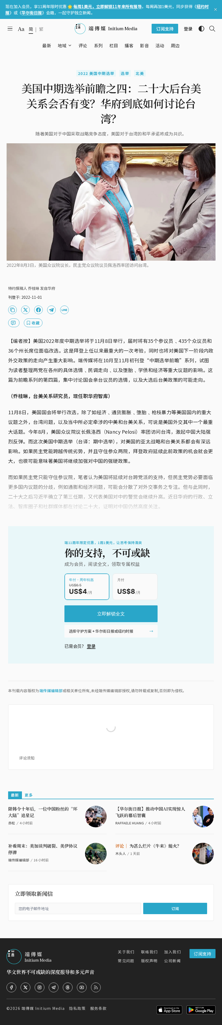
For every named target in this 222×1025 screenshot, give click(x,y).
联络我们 (149, 951)
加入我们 (172, 951)
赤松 (11, 822)
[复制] (12, 310)
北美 (140, 73)
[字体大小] (21, 29)
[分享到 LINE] (64, 310)
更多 (29, 795)
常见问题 (126, 960)
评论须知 (26, 758)
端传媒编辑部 (51, 690)
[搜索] (210, 28)
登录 (91, 646)
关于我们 (126, 951)
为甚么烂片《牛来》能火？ (148, 846)
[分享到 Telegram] (51, 310)
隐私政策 (77, 1008)
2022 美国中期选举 (96, 73)
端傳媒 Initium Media (43, 1008)
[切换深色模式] (199, 28)
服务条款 (98, 1008)
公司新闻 (172, 960)
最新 (15, 795)
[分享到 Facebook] (38, 310)
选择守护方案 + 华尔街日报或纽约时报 (101, 631)
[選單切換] (70, 45)
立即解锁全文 (111, 613)
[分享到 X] (25, 310)
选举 (125, 73)
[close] (215, 9)
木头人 (120, 853)
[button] (62, 45)
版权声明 (149, 960)
